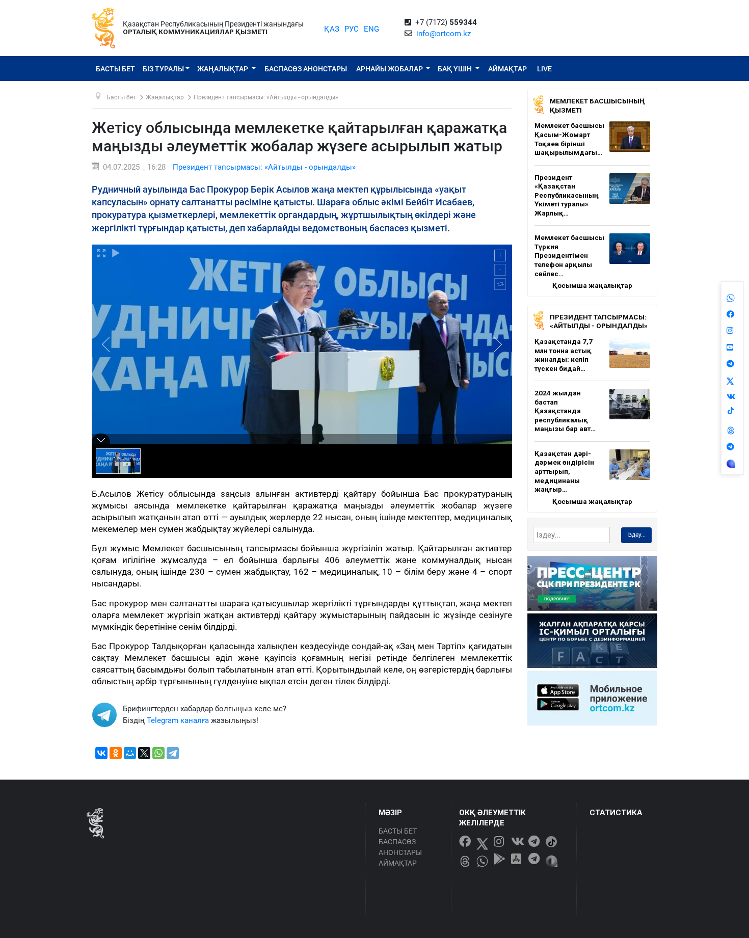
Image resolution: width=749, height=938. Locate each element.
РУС (351, 29)
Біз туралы (163, 69)
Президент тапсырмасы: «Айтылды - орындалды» (264, 167)
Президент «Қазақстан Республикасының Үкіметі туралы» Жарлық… (566, 195)
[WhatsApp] (158, 753)
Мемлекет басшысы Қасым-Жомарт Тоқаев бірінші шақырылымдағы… (569, 138)
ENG (371, 29)
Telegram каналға (178, 720)
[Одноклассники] (116, 753)
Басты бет (115, 69)
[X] (144, 753)
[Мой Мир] (130, 753)
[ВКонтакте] (101, 753)
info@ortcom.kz (443, 33)
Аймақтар (507, 69)
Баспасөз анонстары (305, 69)
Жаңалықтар (223, 69)
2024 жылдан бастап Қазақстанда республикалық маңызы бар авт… (565, 411)
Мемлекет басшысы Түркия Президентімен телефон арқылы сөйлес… (569, 255)
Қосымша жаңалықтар (592, 285)
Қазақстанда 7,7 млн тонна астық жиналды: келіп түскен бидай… (563, 354)
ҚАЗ (331, 29)
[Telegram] (173, 753)
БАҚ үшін (455, 69)
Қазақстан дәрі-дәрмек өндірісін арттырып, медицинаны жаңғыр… (564, 471)
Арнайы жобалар (390, 69)
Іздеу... (636, 535)
